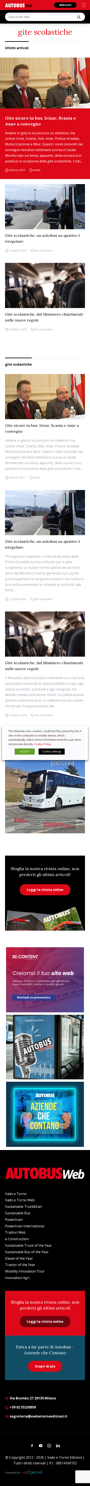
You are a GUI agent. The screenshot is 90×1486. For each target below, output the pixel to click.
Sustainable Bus (17, 1213)
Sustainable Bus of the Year (27, 1252)
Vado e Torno (16, 1193)
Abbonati (65, 5)
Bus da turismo (44, 250)
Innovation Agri (17, 1277)
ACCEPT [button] (25, 751)
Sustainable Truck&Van (23, 1206)
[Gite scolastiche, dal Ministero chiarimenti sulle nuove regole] (45, 285)
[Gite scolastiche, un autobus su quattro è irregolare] (45, 206)
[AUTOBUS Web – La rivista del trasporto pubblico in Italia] (18, 5)
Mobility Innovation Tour (25, 1271)
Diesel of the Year (19, 1258)
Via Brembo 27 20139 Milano (32, 1398)
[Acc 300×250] (45, 1114)
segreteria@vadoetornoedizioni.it (38, 1416)
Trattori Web (15, 1232)
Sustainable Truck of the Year (28, 1245)
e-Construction (17, 1239)
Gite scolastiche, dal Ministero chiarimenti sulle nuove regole (44, 317)
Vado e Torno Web (20, 1200)
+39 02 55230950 (22, 1407)
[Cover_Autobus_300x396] (45, 780)
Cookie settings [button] (51, 751)
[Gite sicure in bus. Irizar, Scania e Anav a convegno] (45, 83)
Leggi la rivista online (45, 889)
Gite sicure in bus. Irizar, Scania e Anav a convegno (40, 120)
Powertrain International (24, 1226)
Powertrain (14, 1219)
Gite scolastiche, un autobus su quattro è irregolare (42, 238)
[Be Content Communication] (33, 1472)
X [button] (81, 731)
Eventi (36, 170)
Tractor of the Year (20, 1264)
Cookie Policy (42, 744)
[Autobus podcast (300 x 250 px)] (45, 1047)
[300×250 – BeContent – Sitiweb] (45, 979)
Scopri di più (45, 1366)
